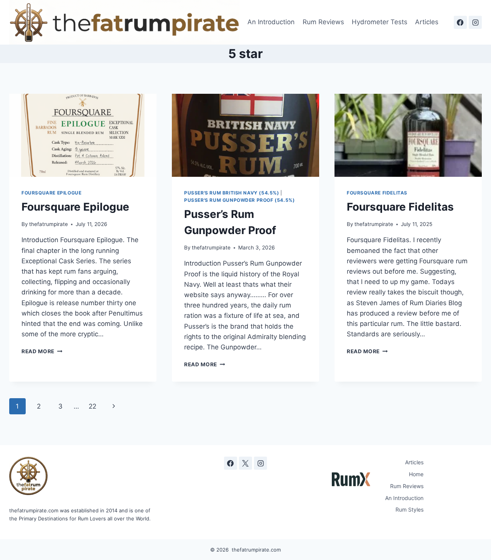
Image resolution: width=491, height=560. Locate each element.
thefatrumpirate (48, 224)
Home (416, 474)
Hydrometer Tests (379, 22)
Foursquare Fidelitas (377, 193)
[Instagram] (475, 22)
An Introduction (271, 22)
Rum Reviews (323, 22)
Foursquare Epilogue (51, 193)
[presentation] (83, 135)
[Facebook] (460, 22)
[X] (245, 463)
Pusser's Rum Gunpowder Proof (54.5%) (239, 200)
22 (92, 406)
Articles (426, 22)
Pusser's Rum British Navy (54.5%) (231, 193)
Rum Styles (409, 509)
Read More (42, 351)
